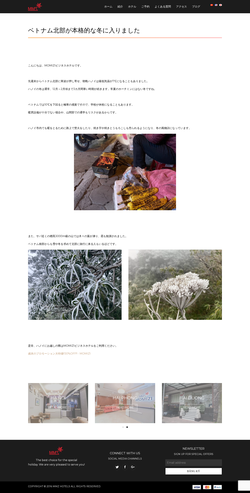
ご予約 (145, 6)
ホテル (132, 6)
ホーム (108, 6)
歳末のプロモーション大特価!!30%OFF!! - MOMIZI (59, 353)
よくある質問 (163, 6)
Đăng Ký (193, 471)
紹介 (120, 6)
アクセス (181, 6)
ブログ (196, 6)
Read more (58, 407)
